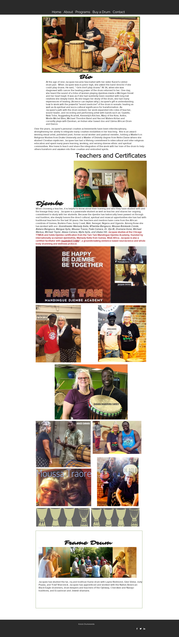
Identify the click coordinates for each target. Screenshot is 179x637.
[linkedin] (144, 628)
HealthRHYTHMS (70, 240)
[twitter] (140, 628)
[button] (68, 12)
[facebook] (137, 628)
